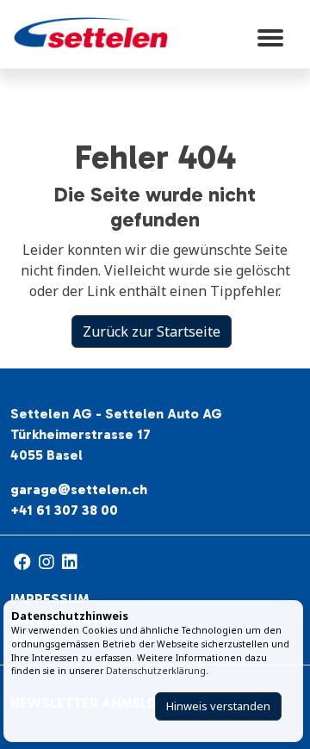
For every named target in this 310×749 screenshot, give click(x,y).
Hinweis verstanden (218, 706)
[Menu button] (270, 33)
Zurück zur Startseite (151, 331)
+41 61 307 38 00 (64, 510)
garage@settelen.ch (78, 489)
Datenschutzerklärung (156, 671)
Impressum (50, 599)
